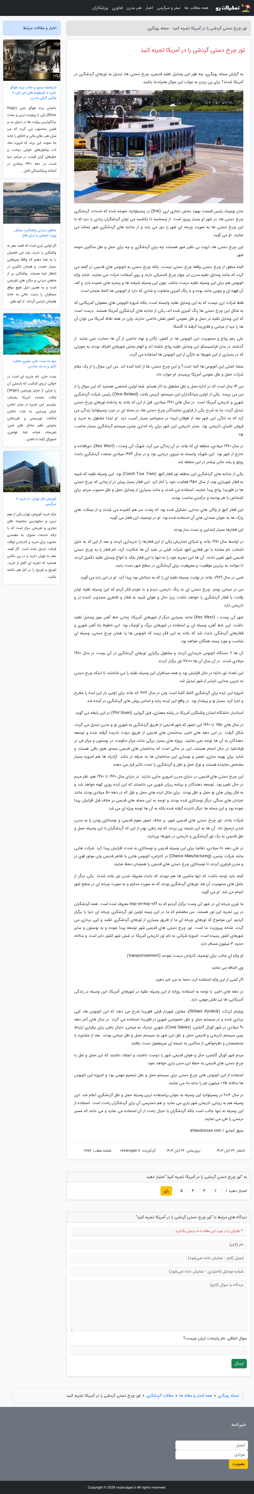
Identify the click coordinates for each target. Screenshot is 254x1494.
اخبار (149, 8)
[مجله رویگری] (232, 8)
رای (166, 1191)
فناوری (117, 8)
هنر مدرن (134, 8)
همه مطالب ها (196, 8)
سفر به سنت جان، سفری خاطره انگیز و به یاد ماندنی (34, 364)
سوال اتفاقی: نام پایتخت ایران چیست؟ (215, 1338)
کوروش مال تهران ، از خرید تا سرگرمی (36, 501)
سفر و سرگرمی (168, 8)
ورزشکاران (100, 8)
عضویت (238, 1464)
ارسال (239, 1363)
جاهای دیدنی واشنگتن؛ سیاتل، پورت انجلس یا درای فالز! (35, 233)
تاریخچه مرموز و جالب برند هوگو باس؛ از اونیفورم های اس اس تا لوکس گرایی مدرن (33, 93)
